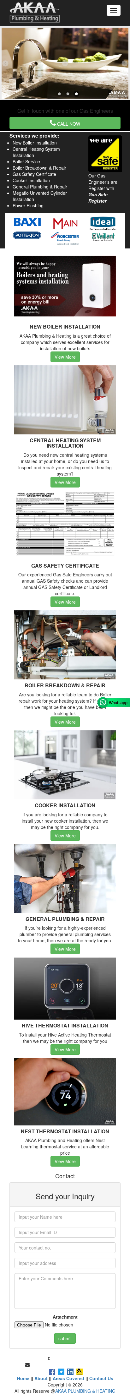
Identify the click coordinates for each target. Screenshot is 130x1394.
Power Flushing (28, 205)
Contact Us (101, 1378)
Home (23, 1378)
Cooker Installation (31, 180)
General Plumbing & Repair (40, 186)
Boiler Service (26, 161)
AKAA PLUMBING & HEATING (85, 1391)
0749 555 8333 (66, 1358)
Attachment (65, 1317)
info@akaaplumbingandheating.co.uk (68, 1364)
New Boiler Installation (35, 142)
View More (65, 357)
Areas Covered (68, 1378)
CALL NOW (68, 124)
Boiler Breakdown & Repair (39, 168)
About (41, 1378)
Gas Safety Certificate (34, 174)
